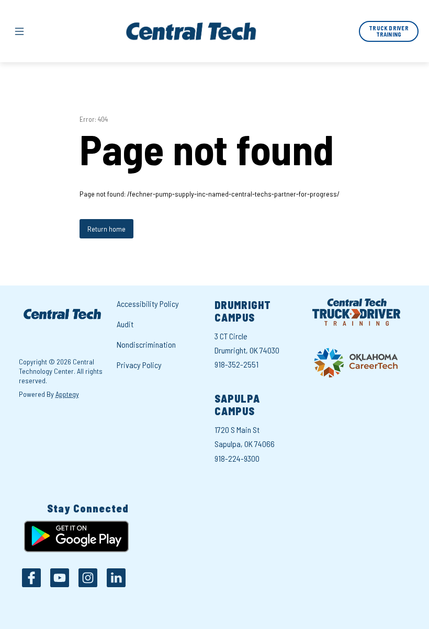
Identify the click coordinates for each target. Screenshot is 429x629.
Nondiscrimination (146, 344)
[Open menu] (19, 31)
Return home (106, 228)
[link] (389, 31)
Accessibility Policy (148, 303)
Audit (125, 324)
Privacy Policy (139, 365)
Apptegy (67, 394)
